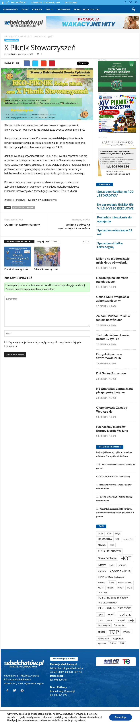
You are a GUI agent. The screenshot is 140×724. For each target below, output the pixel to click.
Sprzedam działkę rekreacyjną (110, 245)
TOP (114, 632)
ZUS (122, 643)
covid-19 (128, 539)
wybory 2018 (103, 638)
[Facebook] (125, 2)
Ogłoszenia (71, 2)
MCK (100, 587)
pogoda (111, 614)
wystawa (102, 644)
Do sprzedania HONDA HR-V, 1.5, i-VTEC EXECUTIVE (115, 206)
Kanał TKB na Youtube (87, 9)
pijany (100, 614)
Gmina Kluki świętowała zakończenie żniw (112, 298)
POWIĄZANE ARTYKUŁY (19, 241)
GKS (112, 545)
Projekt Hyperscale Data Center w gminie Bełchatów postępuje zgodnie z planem (115, 513)
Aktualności (10, 9)
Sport (24, 9)
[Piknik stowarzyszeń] (17, 256)
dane (102, 545)
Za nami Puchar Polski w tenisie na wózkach (113, 318)
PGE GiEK (102, 593)
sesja (131, 620)
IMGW (102, 565)
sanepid (120, 620)
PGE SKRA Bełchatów (114, 608)
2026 (109, 533)
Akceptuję (121, 717)
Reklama (37, 9)
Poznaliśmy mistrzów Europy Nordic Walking (112, 428)
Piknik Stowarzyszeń (46, 269)
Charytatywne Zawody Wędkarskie (111, 409)
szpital (101, 631)
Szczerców (119, 625)
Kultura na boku (125, 583)
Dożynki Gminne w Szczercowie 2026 (109, 356)
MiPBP (120, 588)
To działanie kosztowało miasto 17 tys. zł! (112, 337)
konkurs (102, 571)
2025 (100, 533)
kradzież (102, 583)
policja (125, 614)
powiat (101, 620)
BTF (118, 539)
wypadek (118, 638)
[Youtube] (136, 2)
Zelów (113, 643)
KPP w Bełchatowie (111, 577)
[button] (133, 9)
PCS (129, 587)
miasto (110, 588)
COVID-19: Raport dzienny (22, 224)
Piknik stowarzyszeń (16, 269)
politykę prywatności (66, 717)
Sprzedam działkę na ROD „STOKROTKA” (115, 193)
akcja (117, 533)
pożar (109, 620)
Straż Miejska (104, 625)
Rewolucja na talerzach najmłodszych (112, 279)
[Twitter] (130, 2)
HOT (126, 558)
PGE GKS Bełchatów (107, 603)
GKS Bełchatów (109, 551)
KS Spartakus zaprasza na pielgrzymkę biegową (114, 390)
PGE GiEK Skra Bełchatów (113, 597)
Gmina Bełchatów (107, 558)
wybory (126, 631)
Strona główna (10, 36)
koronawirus (120, 571)
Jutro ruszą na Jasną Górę (117, 476)
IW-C (13, 54)
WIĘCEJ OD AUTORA (47, 241)
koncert (122, 565)
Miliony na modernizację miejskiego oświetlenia (113, 260)
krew (111, 582)
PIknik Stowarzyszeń (23, 208)
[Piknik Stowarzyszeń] (47, 256)
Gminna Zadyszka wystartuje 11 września (74, 226)
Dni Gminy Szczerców (111, 373)
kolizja (112, 565)
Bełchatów (105, 539)
